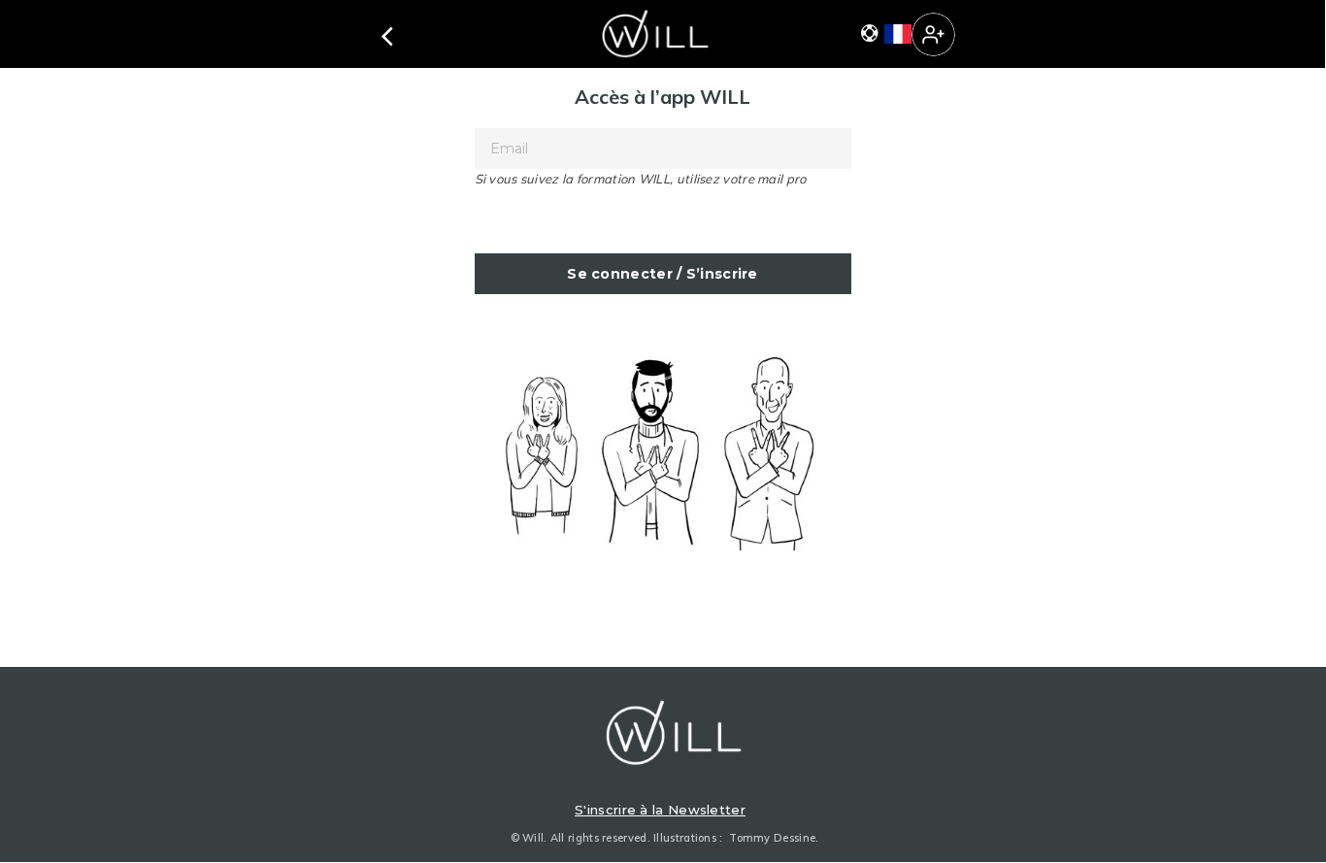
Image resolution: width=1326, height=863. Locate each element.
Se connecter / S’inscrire (662, 273)
